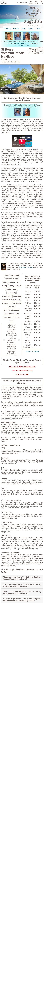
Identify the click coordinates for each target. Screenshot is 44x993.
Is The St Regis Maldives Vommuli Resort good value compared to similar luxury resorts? (22, 600)
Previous (5, 79)
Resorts (16, 28)
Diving (4, 286)
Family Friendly (15, 286)
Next (39, 79)
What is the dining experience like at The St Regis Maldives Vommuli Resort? (22, 592)
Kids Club (17, 296)
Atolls (23, 28)
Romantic (11, 307)
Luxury (5, 300)
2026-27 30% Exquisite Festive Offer (22, 366)
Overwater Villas (8, 303)
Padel (18, 303)
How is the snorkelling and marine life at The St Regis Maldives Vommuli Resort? (22, 585)
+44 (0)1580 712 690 (22, 45)
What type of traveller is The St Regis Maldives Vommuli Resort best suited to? (22, 578)
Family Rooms (11, 289)
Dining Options (14, 282)
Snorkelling (8, 317)
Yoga (12, 321)
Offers (38, 28)
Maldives (7, 28)
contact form (24, 43)
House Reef (6, 296)
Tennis (16, 317)
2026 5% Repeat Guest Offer (22, 370)
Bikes (5, 282)
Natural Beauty (15, 300)
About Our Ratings (32, 351)
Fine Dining (11, 293)
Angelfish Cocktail (25, 267)
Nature (30, 28)
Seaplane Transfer (12, 314)
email (17, 43)
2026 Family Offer (22, 374)
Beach (15, 279)
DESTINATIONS (21, 2)
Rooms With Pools (11, 310)
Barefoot (8, 279)
